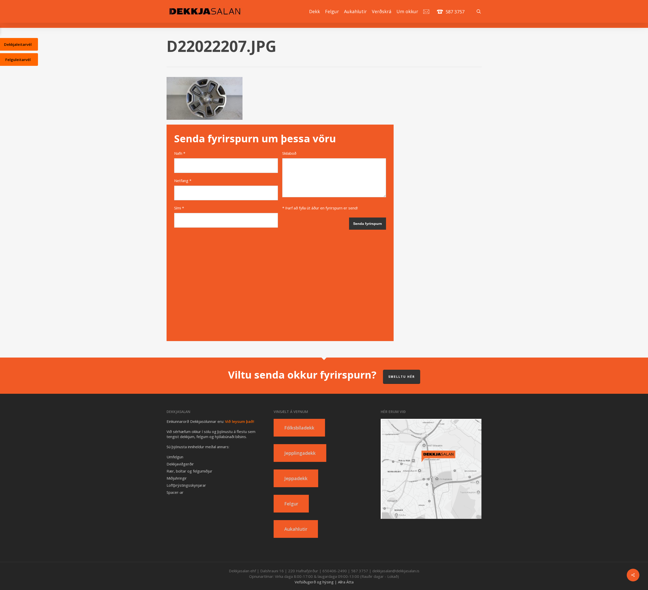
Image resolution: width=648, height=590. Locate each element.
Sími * (179, 207)
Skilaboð (289, 153)
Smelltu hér (401, 377)
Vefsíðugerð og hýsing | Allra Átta (324, 581)
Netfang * (182, 180)
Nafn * (179, 153)
